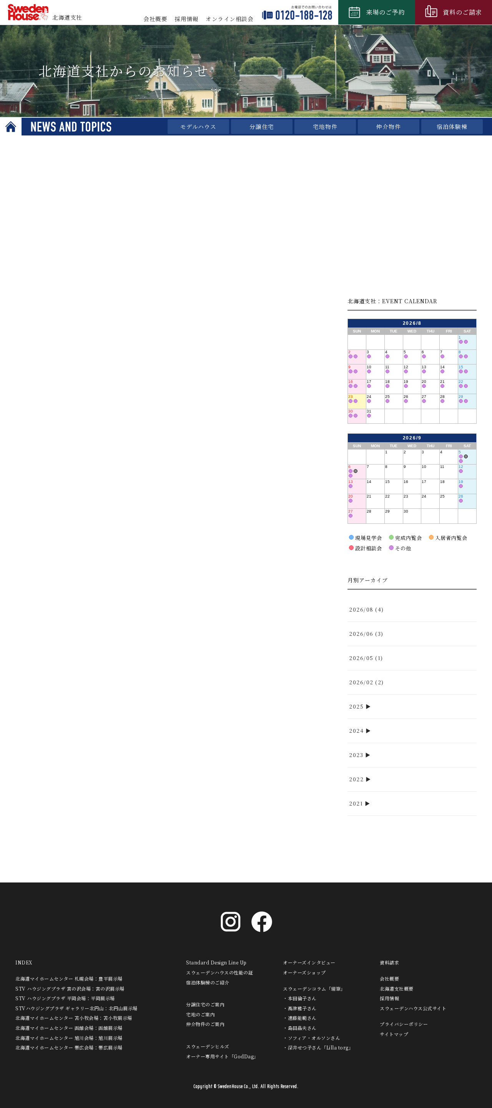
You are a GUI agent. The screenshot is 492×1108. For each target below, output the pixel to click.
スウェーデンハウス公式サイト (413, 1008)
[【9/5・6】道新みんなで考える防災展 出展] (466, 456)
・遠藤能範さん (300, 1017)
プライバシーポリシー (404, 1024)
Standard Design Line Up (216, 962)
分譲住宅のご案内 (205, 1004)
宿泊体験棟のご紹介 (207, 982)
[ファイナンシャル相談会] (461, 342)
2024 (356, 730)
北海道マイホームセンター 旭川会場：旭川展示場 (69, 1037)
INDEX (23, 962)
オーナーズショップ (304, 972)
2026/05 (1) (366, 658)
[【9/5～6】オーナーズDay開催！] (461, 456)
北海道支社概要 (397, 988)
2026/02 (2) (366, 682)
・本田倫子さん (300, 998)
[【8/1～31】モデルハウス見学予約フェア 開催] (466, 342)
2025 (356, 706)
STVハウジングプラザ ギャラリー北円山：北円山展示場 (76, 1008)
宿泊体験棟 (452, 126)
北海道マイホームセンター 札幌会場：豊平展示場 (69, 978)
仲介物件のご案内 (205, 1024)
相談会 (229, 19)
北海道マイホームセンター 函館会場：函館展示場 (69, 1027)
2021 (356, 803)
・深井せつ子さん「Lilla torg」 (318, 1047)
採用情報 (186, 19)
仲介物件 (388, 126)
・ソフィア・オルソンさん (311, 1037)
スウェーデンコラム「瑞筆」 (314, 988)
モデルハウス (198, 126)
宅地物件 (325, 126)
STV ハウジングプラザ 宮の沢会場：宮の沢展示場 (70, 988)
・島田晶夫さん (300, 1027)
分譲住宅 (261, 126)
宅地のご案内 (200, 1014)
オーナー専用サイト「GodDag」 (222, 1056)
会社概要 (155, 19)
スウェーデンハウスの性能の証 (219, 972)
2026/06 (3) (366, 633)
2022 (356, 779)
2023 (356, 755)
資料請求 (389, 962)
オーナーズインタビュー (309, 962)
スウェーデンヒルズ (207, 1046)
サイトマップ (394, 1034)
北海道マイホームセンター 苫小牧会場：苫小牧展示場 (73, 1017)
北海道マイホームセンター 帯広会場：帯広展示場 (69, 1047)
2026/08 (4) (366, 609)
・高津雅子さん (300, 1008)
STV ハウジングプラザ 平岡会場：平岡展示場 (65, 998)
